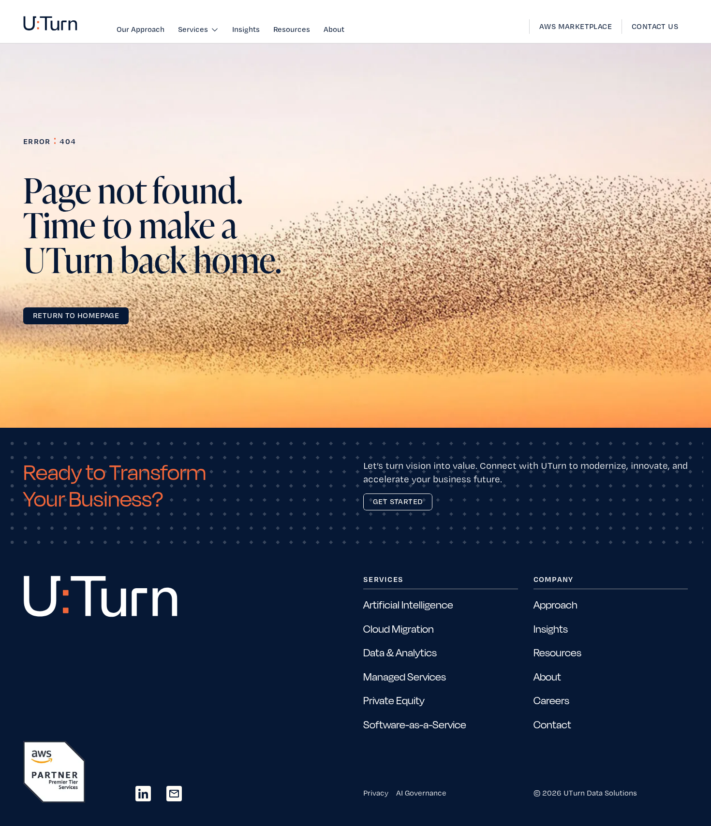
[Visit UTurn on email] (174, 793)
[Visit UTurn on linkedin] (143, 793)
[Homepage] (50, 23)
